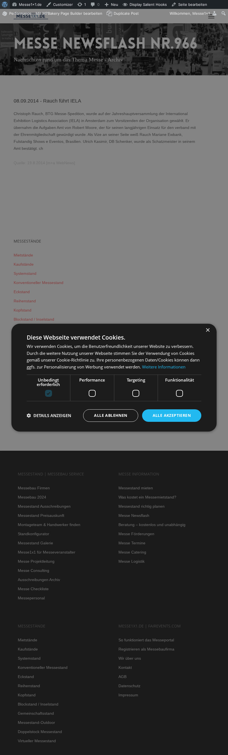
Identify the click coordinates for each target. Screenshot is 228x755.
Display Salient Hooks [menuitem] (148, 4)
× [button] (207, 330)
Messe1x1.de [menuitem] (30, 4)
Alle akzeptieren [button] (172, 415)
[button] (49, 415)
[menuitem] (5, 4)
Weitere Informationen (163, 367)
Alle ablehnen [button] (110, 415)
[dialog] (114, 377)
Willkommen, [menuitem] (190, 13)
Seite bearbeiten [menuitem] (192, 4)
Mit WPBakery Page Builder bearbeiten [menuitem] (69, 13)
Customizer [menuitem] (63, 4)
